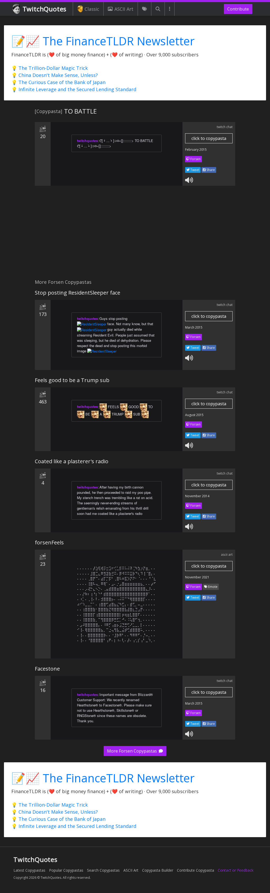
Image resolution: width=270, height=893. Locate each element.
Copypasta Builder (157, 870)
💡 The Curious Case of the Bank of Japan (58, 82)
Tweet (194, 170)
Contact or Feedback (235, 870)
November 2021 (197, 577)
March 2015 (193, 327)
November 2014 (197, 496)
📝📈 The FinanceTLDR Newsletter (103, 41)
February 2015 (196, 149)
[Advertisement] (135, 235)
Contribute (238, 9)
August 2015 (194, 415)
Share (210, 170)
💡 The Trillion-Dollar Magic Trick (49, 68)
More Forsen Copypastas (132, 751)
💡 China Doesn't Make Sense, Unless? (54, 75)
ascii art (227, 554)
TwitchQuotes (45, 8)
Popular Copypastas (66, 870)
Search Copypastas (103, 870)
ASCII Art (123, 9)
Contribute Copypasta (195, 870)
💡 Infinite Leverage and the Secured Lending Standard (73, 89)
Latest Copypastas (29, 870)
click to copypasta (208, 138)
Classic (92, 9)
